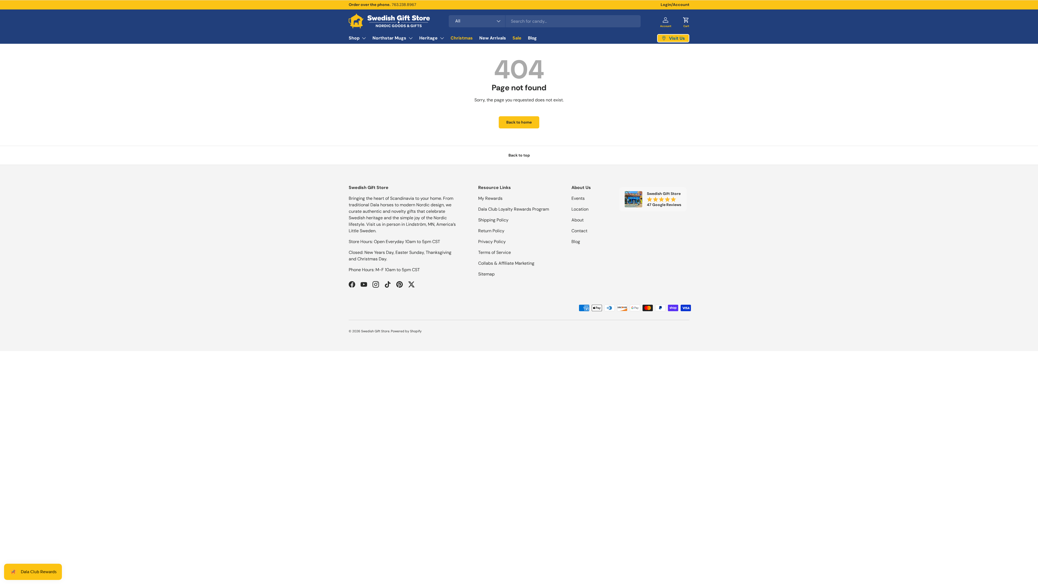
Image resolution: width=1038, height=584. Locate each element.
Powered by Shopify (406, 331)
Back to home (519, 122)
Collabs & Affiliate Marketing (506, 263)
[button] (686, 21)
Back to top (519, 155)
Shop (354, 38)
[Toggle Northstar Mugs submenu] (410, 38)
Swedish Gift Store (375, 331)
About (577, 220)
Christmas (462, 38)
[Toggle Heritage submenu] (442, 38)
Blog (532, 38)
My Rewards (490, 198)
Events (578, 198)
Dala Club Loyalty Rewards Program (513, 209)
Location (579, 209)
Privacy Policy (492, 241)
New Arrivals (492, 38)
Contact (579, 231)
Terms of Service (494, 252)
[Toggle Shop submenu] (364, 38)
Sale (517, 38)
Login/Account (675, 4)
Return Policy (491, 231)
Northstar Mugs (389, 38)
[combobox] (545, 21)
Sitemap (486, 274)
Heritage (428, 38)
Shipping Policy (493, 220)
